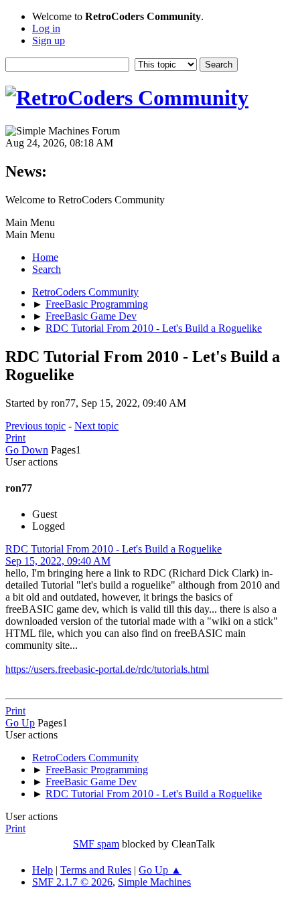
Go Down (26, 450)
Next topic (96, 425)
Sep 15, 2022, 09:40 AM (58, 561)
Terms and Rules (95, 870)
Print (15, 437)
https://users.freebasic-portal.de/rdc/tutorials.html (107, 669)
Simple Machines (154, 882)
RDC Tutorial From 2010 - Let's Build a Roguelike (113, 549)
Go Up (20, 722)
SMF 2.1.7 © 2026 (72, 882)
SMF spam (96, 844)
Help (42, 870)
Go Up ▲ (160, 870)
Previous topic (35, 425)
